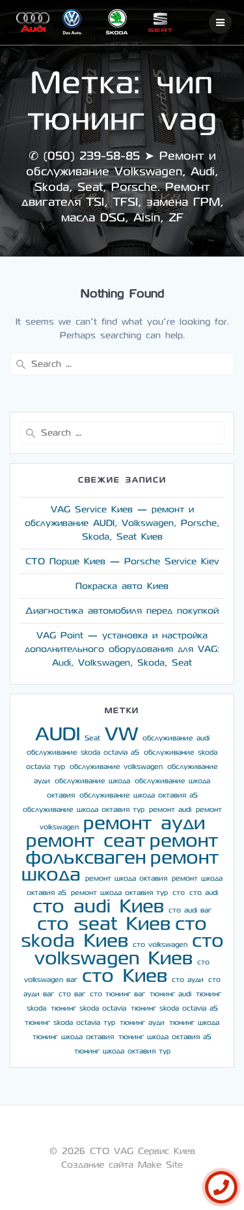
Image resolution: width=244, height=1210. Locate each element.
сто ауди (188, 979)
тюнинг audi (170, 994)
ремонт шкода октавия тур (119, 892)
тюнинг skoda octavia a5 (174, 1008)
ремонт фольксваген (121, 849)
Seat (92, 738)
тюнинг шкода (194, 1022)
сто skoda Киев (114, 932)
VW (121, 734)
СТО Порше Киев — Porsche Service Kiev (122, 561)
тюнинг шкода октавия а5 (164, 1036)
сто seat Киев (103, 924)
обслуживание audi (176, 738)
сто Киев (124, 976)
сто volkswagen (160, 944)
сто (178, 892)
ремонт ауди (144, 823)
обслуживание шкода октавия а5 (138, 795)
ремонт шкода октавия (126, 878)
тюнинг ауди (142, 1022)
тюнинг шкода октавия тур (122, 1051)
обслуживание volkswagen (116, 766)
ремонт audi (170, 809)
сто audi (203, 892)
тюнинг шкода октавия (73, 1036)
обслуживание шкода (92, 781)
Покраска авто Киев (122, 586)
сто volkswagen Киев (129, 949)
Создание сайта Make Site (122, 1165)
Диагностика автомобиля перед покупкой (122, 611)
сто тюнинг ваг (117, 994)
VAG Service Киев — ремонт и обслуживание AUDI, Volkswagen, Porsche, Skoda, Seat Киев (122, 523)
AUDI (57, 734)
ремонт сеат (85, 841)
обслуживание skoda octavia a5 (83, 752)
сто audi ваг (190, 910)
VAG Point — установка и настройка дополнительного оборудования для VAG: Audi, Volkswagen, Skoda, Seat (122, 649)
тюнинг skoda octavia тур (70, 1022)
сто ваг (72, 994)
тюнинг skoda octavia (88, 1008)
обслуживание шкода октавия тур (83, 809)
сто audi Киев (98, 906)
